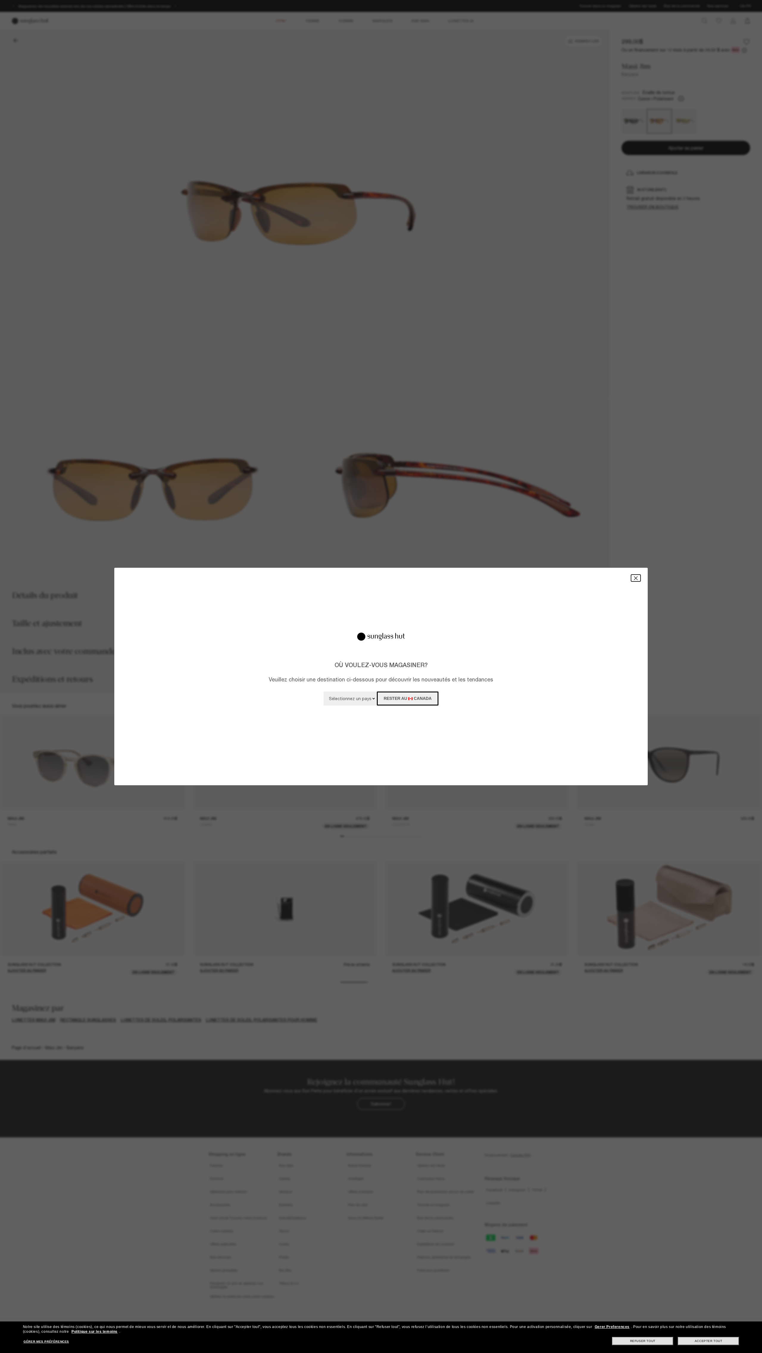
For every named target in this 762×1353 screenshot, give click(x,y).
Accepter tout (708, 1341)
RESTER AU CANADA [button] (408, 698)
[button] (636, 578)
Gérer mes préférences (46, 1341)
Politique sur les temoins (94, 1331)
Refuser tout (642, 1341)
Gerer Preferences (612, 1327)
